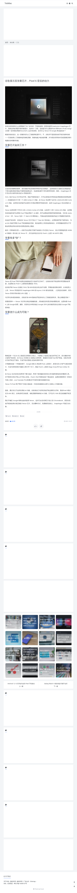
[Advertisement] (38, 24)
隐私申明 (13, 881)
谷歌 (22, 416)
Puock (42, 889)
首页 (6, 42)
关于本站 (6, 881)
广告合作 (26, 881)
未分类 (12, 42)
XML (5, 883)
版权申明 (19, 881)
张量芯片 (16, 416)
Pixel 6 (9, 416)
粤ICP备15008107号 (20, 883)
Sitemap (33, 881)
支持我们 (10, 883)
